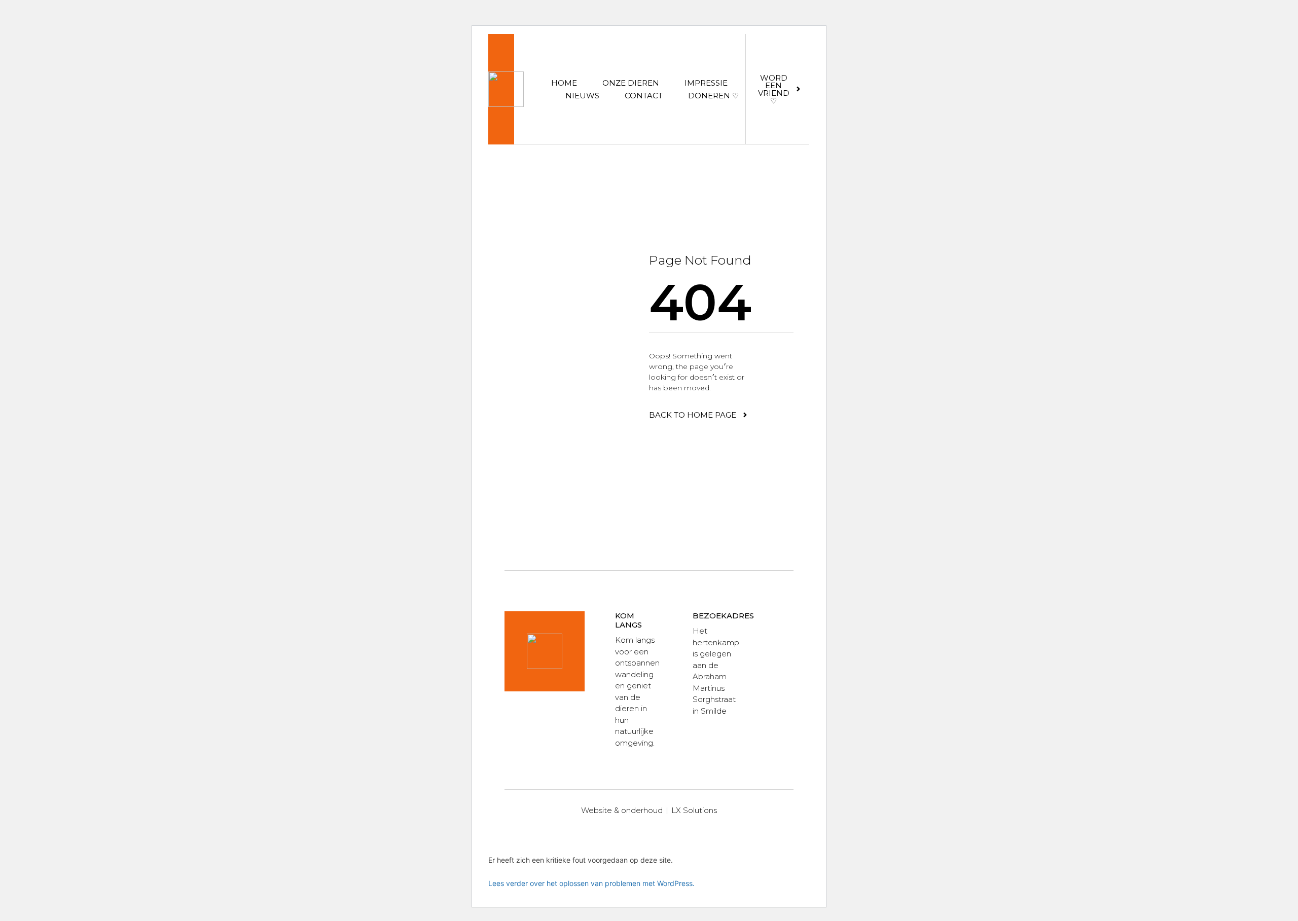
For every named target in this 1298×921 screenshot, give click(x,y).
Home (564, 83)
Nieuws (582, 95)
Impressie (706, 83)
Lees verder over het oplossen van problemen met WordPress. (591, 883)
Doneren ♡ (713, 95)
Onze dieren (630, 83)
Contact (644, 95)
